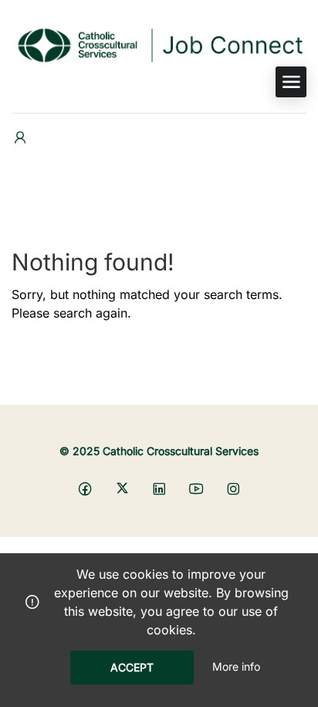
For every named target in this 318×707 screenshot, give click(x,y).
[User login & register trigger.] (20, 138)
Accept (132, 667)
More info (236, 666)
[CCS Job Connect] (159, 43)
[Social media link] (85, 487)
